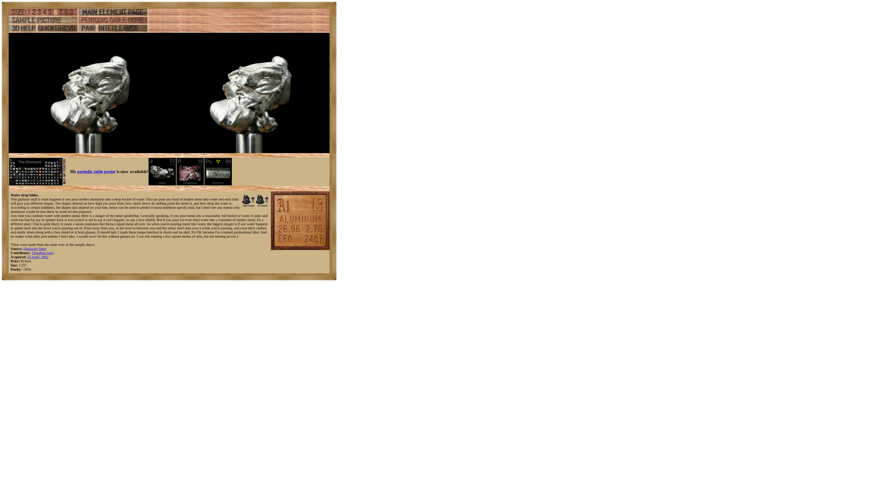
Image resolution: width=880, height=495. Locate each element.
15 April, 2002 (37, 257)
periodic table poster (96, 171)
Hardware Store (34, 249)
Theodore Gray (43, 253)
